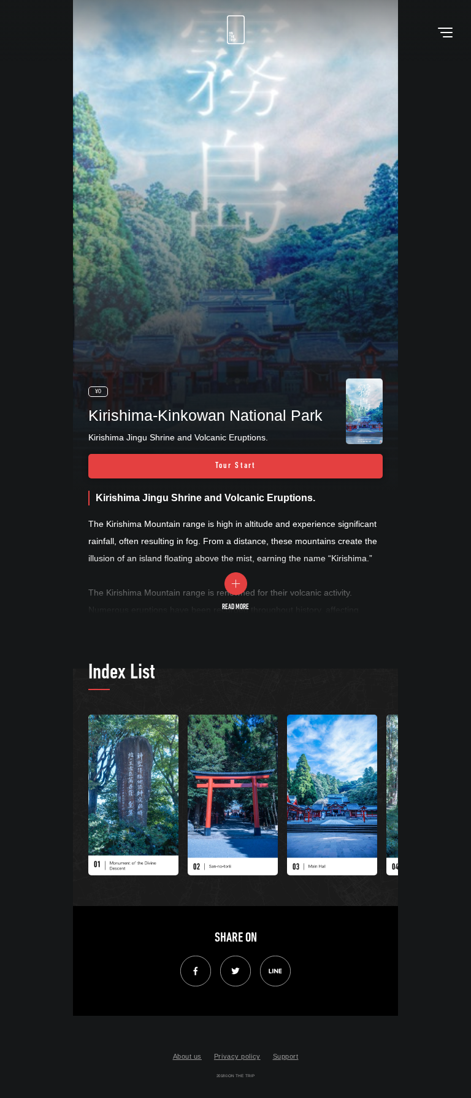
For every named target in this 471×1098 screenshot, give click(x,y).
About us (187, 1056)
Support (286, 1056)
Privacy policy (237, 1056)
